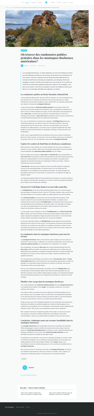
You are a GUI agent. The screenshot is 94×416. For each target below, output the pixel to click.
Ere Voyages (9, 407)
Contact (28, 407)
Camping (33, 2)
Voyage (71, 2)
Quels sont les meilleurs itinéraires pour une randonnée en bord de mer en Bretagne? (60, 393)
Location (53, 2)
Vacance (65, 2)
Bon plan (27, 2)
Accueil (7, 7)
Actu (22, 2)
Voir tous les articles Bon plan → (29, 375)
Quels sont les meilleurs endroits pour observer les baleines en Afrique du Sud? (31, 393)
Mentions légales (20, 407)
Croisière (40, 2)
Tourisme (59, 2)
